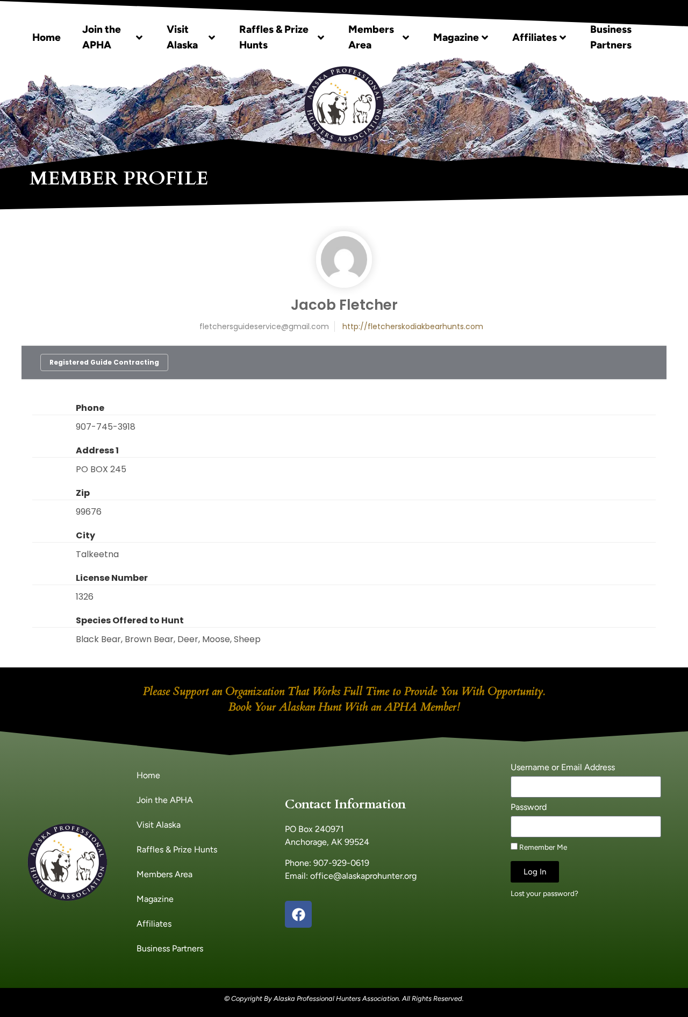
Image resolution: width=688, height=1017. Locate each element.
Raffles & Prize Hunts (274, 37)
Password (529, 807)
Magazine (456, 37)
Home (46, 37)
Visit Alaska (182, 37)
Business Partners (611, 37)
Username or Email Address (563, 767)
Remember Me (542, 847)
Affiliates (534, 37)
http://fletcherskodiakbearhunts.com (412, 326)
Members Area (371, 37)
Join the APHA (101, 37)
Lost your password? (544, 893)
